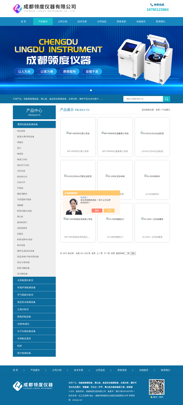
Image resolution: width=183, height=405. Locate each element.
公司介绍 (62, 21)
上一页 (100, 253)
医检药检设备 (24, 316)
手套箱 (20, 188)
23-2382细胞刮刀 (115, 237)
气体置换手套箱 (24, 199)
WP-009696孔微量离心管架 (115, 151)
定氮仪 (20, 234)
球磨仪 (20, 142)
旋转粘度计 (22, 222)
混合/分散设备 (23, 262)
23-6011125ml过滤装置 (152, 151)
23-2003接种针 (152, 194)
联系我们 (160, 21)
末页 (113, 253)
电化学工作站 (23, 165)
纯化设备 (21, 131)
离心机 (20, 216)
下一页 (107, 253)
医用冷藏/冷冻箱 (24, 211)
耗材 (19, 346)
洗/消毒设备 (22, 274)
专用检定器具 (24, 338)
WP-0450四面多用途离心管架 (78, 237)
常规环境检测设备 (26, 287)
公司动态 (101, 21)
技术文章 (82, 21)
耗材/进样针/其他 (24, 239)
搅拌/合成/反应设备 (25, 251)
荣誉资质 (121, 21)
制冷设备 (21, 245)
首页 (158, 110)
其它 (19, 148)
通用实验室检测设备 (27, 124)
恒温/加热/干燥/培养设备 (28, 256)
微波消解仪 (22, 194)
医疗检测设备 (24, 353)
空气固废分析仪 (25, 295)
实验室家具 (22, 228)
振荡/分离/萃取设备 (25, 136)
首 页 (23, 21)
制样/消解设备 (23, 268)
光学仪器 (21, 171)
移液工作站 (22, 159)
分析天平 (21, 182)
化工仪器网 (84, 396)
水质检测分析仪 (25, 280)
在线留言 (141, 21)
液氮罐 (20, 205)
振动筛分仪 (22, 176)
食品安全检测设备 (26, 302)
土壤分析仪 (23, 309)
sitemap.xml (77, 400)
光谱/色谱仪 (23, 324)
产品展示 (43, 21)
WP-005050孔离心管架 (78, 151)
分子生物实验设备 (26, 331)
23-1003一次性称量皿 (152, 237)
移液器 (20, 154)
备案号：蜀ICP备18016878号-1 (121, 391)
